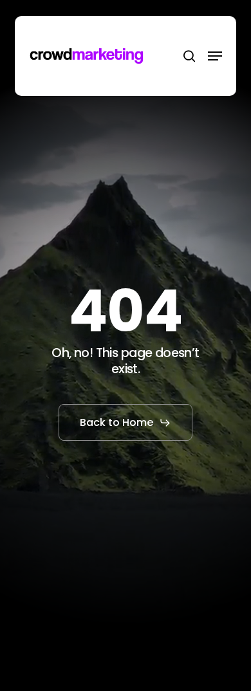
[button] (215, 56)
